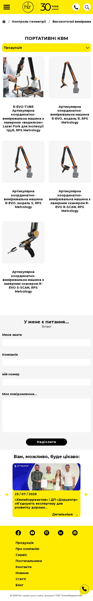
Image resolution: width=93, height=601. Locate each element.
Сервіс (21, 555)
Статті (21, 579)
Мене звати (12, 335)
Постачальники (29, 561)
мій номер (10, 374)
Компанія (10, 355)
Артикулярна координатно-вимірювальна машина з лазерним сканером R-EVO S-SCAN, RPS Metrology (23, 281)
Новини (22, 573)
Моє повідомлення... (19, 394)
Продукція (13, 48)
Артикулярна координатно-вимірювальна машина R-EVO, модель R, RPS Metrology (69, 114)
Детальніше (39, 514)
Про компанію (27, 549)
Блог (20, 585)
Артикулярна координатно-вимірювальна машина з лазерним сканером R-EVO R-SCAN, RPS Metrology (69, 201)
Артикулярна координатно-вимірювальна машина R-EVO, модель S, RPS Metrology (23, 199)
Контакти (24, 567)
